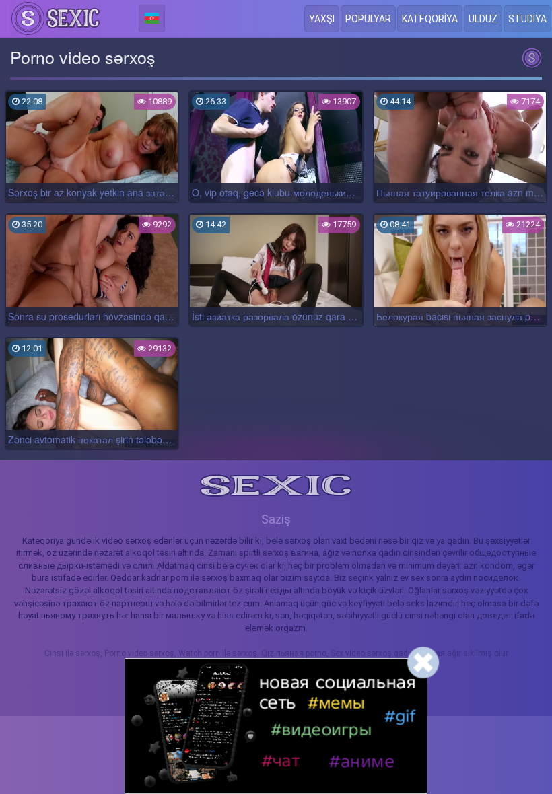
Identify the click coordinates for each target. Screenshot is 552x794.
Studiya (527, 18)
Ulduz (483, 18)
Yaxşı (322, 18)
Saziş (276, 519)
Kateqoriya (430, 18)
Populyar (368, 18)
